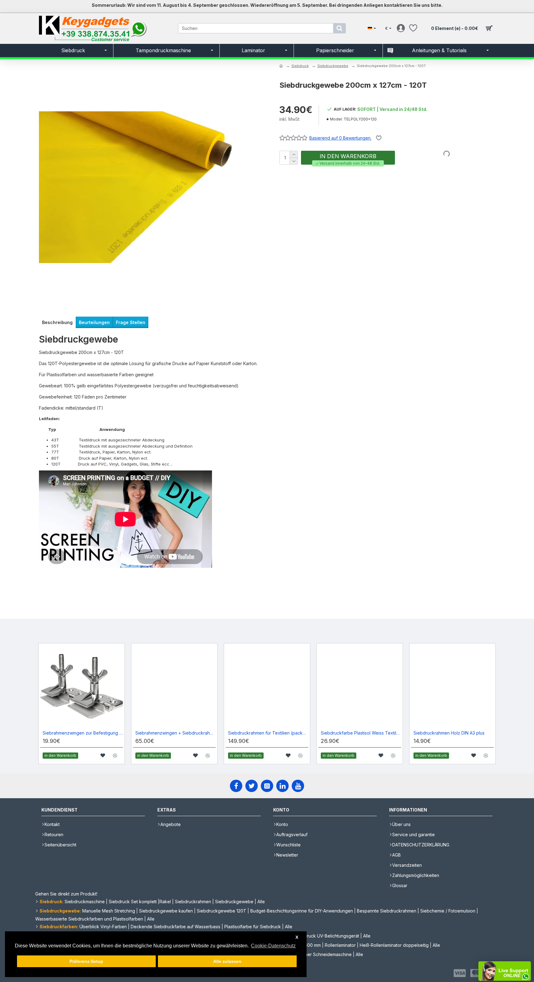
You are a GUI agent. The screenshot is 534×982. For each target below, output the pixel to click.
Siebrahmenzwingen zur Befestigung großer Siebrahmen (83, 732)
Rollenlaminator (340, 945)
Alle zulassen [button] (227, 961)
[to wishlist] (102, 755)
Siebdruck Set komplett (133, 901)
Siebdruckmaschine (85, 901)
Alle (261, 901)
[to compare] (115, 755)
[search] (339, 28)
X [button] (296, 937)
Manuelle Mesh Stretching (108, 910)
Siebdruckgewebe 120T (221, 910)
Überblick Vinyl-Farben (103, 926)
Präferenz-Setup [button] (86, 961)
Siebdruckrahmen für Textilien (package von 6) (268, 732)
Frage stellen (130, 322)
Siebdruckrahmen (193, 901)
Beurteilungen (94, 322)
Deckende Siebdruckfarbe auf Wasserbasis (175, 926)
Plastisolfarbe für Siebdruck (252, 926)
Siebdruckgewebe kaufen (166, 910)
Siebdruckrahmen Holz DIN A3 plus (449, 732)
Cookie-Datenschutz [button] (273, 945)
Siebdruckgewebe (332, 66)
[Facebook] (236, 786)
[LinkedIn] (282, 786)
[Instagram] (267, 786)
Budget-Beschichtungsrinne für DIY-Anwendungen (301, 910)
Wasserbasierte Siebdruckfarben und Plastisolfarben (89, 918)
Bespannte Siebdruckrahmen (386, 910)
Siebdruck (300, 66)
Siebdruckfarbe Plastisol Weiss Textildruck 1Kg (361, 732)
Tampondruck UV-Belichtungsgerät (323, 935)
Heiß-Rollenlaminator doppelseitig (394, 945)
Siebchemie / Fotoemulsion (447, 910)
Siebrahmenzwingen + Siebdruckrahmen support (175, 732)
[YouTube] (298, 786)
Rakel (165, 901)
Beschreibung (57, 322)
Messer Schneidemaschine (324, 954)
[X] (251, 786)
